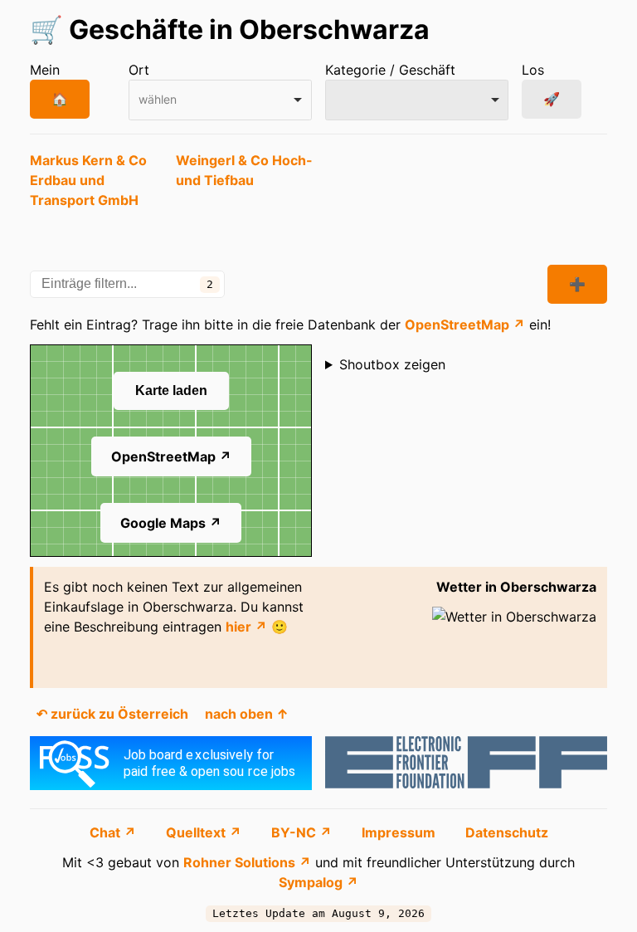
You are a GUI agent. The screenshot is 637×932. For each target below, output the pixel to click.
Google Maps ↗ (170, 523)
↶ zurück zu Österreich (112, 713)
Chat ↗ (114, 832)
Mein (45, 69)
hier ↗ (246, 626)
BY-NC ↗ (303, 832)
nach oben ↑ (247, 713)
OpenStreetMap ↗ (465, 324)
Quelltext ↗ (205, 832)
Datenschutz (506, 832)
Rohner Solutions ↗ (247, 862)
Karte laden (171, 390)
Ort (139, 69)
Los (533, 69)
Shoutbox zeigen (392, 364)
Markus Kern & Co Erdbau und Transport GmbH (88, 180)
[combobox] (220, 100)
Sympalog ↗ (318, 882)
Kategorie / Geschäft (390, 69)
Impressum (400, 832)
